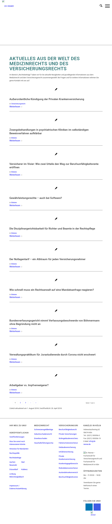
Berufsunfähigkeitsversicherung (71, 477)
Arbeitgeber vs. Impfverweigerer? (28, 385)
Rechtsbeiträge (15, 458)
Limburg (12, 474)
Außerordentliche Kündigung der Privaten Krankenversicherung (46, 99)
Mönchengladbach (16, 477)
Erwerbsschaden (40, 438)
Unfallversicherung (66, 452)
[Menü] (106, 6)
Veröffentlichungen (16, 437)
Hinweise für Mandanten (18, 449)
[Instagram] (97, 507)
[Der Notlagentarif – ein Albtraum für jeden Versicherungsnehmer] (56, 249)
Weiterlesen (14, 106)
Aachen (12, 462)
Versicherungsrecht (18, 104)
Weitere (14, 138)
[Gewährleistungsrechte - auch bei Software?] (56, 188)
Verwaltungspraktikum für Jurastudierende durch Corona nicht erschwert (52, 354)
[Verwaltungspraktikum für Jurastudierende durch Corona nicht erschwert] (56, 345)
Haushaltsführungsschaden (45, 443)
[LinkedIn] (89, 507)
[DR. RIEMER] (8, 6)
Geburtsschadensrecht (43, 434)
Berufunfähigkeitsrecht (68, 429)
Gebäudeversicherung (67, 447)
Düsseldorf (13, 469)
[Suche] (99, 6)
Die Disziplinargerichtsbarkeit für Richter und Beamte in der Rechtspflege (52, 228)
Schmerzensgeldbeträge (43, 429)
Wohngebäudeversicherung (69, 438)
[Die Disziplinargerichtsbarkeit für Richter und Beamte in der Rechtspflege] (56, 219)
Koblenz (24, 469)
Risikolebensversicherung (69, 468)
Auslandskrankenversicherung (70, 472)
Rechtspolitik (14, 453)
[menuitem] (99, 6)
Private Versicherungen (68, 434)
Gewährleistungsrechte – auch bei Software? (35, 198)
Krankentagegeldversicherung (70, 463)
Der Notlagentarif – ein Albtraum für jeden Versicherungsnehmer (47, 259)
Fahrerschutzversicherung (69, 443)
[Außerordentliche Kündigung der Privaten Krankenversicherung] (56, 89)
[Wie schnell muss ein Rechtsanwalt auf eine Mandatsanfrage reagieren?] (56, 280)
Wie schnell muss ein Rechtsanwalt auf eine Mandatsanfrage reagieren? (51, 289)
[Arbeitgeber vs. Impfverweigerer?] (56, 375)
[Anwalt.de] (93, 513)
